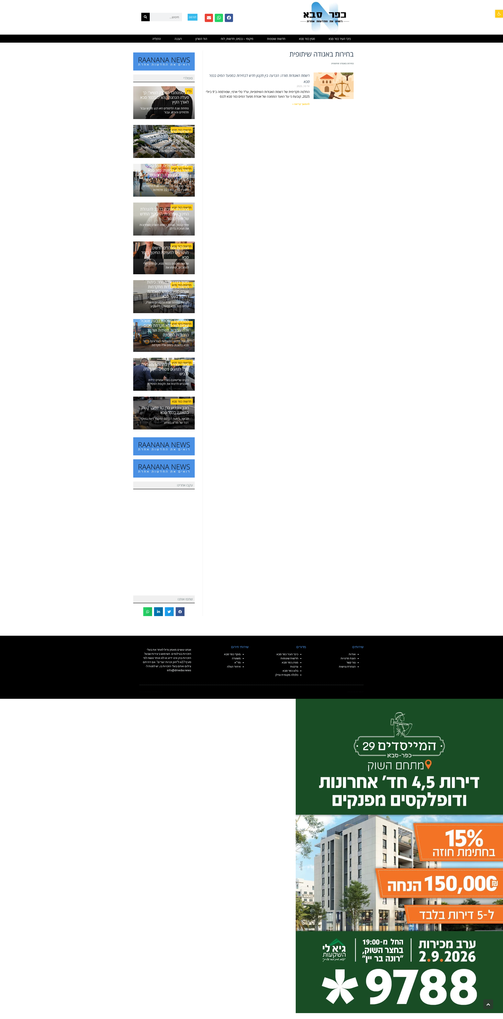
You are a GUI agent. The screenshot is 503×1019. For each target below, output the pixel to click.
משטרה (236, 658)
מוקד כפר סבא (232, 654)
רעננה (178, 39)
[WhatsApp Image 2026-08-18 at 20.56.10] (399, 856)
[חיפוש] (145, 17)
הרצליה (156, 39)
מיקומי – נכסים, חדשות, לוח (237, 39)
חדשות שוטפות (276, 39)
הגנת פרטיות (348, 658)
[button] (499, 14)
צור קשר (351, 662)
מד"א (237, 662)
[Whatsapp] (219, 18)
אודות (352, 654)
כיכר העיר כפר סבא (340, 39)
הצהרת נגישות (347, 666)
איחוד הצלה (234, 666)
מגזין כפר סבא (307, 39)
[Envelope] (209, 18)
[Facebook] (229, 18)
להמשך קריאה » (301, 104)
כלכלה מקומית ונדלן (286, 674)
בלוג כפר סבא (290, 670)
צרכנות (294, 666)
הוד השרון (201, 39)
